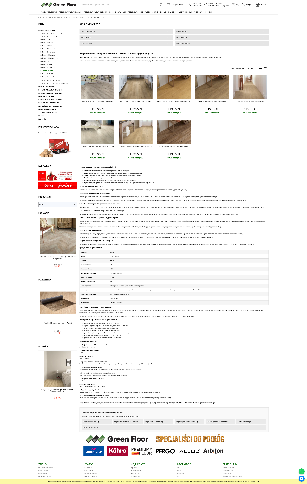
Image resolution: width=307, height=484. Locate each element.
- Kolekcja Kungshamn (47, 52)
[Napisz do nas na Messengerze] (302, 479)
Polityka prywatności (90, 473)
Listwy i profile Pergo (244, 422)
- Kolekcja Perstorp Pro (48, 77)
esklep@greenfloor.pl (179, 5)
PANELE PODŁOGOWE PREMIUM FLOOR (54, 83)
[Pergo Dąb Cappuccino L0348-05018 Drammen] (174, 87)
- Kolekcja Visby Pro (46, 42)
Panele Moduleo (228, 470)
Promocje (42, 119)
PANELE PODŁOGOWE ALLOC (50, 80)
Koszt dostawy (42, 473)
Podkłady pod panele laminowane (217, 422)
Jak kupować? (88, 468)
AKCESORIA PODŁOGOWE (47, 112)
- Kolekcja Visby (45, 39)
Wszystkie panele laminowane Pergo (187, 422)
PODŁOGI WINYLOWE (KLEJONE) (50, 93)
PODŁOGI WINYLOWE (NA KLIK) (50, 90)
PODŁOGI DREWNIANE (46, 87)
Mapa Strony (180, 473)
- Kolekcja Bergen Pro (47, 67)
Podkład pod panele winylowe (232, 476)
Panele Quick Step (228, 468)
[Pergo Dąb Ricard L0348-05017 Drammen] (212, 87)
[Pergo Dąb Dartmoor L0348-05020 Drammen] (97, 87)
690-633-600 (197, 6)
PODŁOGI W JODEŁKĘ (46, 96)
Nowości (41, 116)
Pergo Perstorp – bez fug (91, 422)
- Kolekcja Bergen (46, 64)
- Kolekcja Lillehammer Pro (49, 58)
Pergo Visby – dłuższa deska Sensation (126, 422)
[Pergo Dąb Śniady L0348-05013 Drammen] (174, 132)
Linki (178, 476)
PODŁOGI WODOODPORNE (48, 103)
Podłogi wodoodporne (90, 427)
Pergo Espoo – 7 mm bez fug (154, 422)
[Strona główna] (59, 4)
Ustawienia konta (135, 476)
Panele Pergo (227, 473)
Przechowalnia (134, 473)
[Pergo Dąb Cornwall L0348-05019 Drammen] (136, 87)
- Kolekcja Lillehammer (48, 55)
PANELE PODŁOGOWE (46, 30)
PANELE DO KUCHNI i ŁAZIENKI (50, 100)
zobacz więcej (58, 271)
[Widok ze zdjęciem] (260, 68)
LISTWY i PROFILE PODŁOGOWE (50, 106)
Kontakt (179, 470)
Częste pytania (88, 470)
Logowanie (133, 468)
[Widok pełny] (265, 68)
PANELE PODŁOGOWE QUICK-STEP (52, 33)
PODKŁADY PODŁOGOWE (47, 109)
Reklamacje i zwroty (44, 476)
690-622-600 (197, 4)
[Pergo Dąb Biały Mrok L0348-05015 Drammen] (97, 132)
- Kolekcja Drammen (48, 71)
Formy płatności (43, 470)
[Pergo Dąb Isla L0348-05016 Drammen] (250, 87)
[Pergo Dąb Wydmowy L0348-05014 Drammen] (136, 132)
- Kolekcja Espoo (45, 61)
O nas (178, 468)
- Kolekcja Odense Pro (47, 49)
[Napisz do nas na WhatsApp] (302, 471)
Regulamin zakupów (90, 476)
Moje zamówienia (135, 470)
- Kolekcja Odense (46, 46)
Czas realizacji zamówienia (46, 468)
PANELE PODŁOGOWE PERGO (50, 36)
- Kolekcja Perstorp (46, 74)
